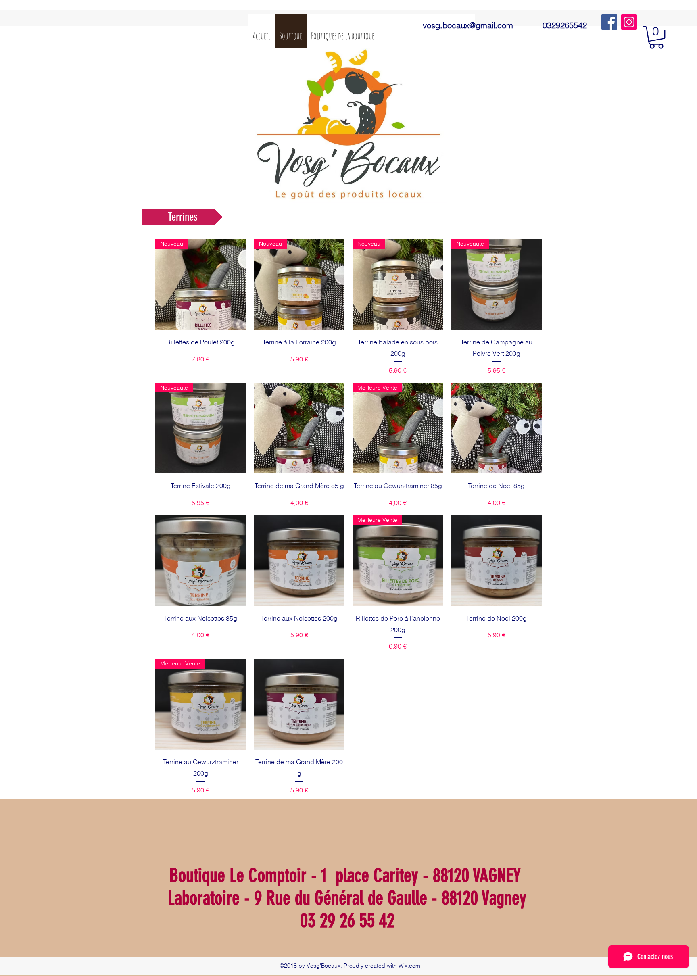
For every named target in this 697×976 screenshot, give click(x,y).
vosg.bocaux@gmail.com (468, 25)
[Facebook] (609, 22)
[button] (656, 37)
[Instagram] (629, 22)
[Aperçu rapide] (299, 428)
